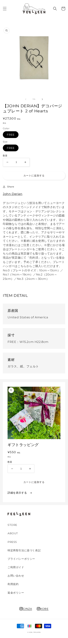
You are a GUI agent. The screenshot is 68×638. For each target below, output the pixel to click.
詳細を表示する (18, 492)
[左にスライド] (26, 99)
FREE (11, 134)
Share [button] (10, 186)
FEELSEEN (37, 632)
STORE (12, 525)
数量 (5, 155)
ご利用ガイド (16, 567)
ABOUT (13, 533)
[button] (5, 8)
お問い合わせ (16, 575)
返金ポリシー (16, 592)
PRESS (12, 542)
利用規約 (13, 584)
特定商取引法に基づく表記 (24, 550)
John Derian (12, 194)
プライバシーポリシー (21, 558)
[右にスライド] (42, 99)
